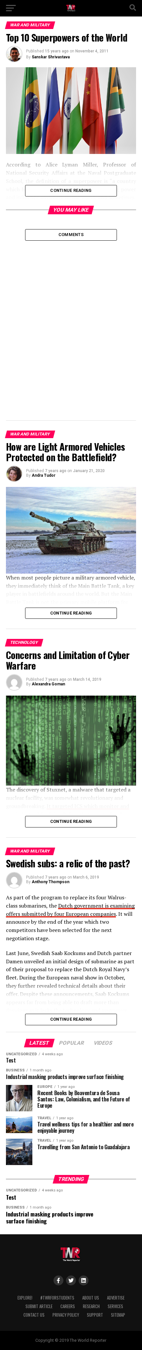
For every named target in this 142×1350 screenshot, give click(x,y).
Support (95, 1315)
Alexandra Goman (48, 684)
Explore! (25, 1298)
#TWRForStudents (57, 1298)
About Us (90, 1298)
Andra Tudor (43, 475)
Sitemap (118, 1315)
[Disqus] (71, 323)
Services (115, 1306)
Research (91, 1306)
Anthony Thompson (50, 882)
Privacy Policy (66, 1315)
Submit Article (39, 1306)
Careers (67, 1306)
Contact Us (34, 1315)
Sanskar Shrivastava (51, 57)
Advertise (115, 1298)
